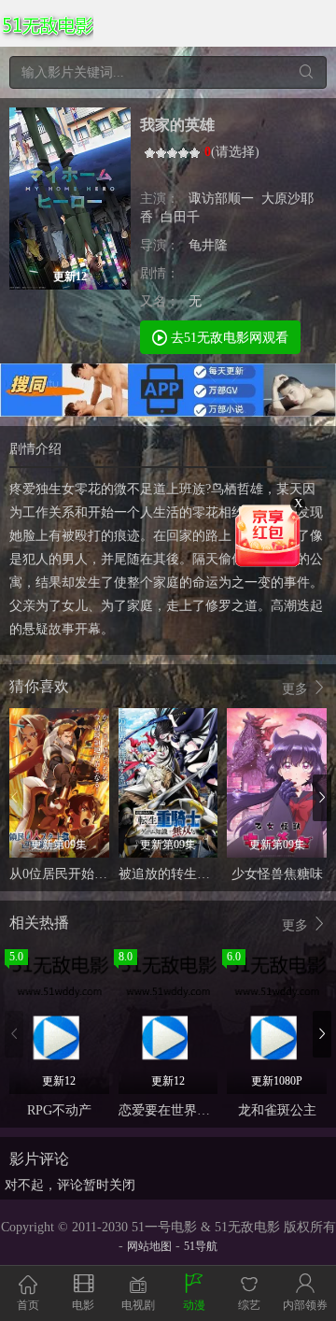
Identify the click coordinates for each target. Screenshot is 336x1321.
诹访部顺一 (221, 199)
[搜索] (305, 72)
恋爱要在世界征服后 (177, 1110)
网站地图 (149, 1246)
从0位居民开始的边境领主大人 (97, 874)
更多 (297, 689)
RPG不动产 (59, 1110)
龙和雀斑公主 (277, 1110)
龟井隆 (208, 245)
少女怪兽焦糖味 (277, 874)
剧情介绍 (35, 449)
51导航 (200, 1246)
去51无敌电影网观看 (227, 338)
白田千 (180, 217)
